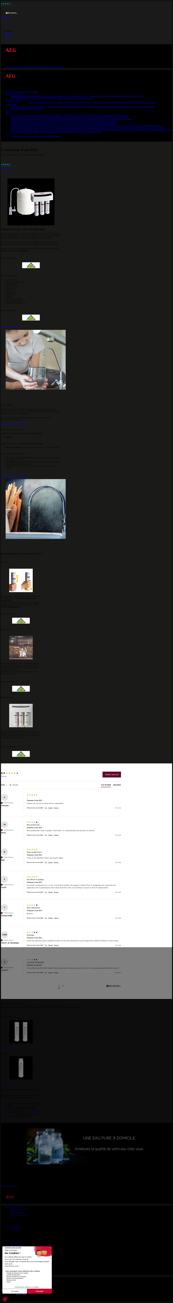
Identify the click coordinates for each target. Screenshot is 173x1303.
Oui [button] (46, 808)
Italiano (8, 33)
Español (9, 35)
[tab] (106, 785)
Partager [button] (56, 808)
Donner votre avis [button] (111, 774)
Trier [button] (3, 785)
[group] (13, 773)
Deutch (8, 37)
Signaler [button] (50, 808)
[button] (59, 986)
